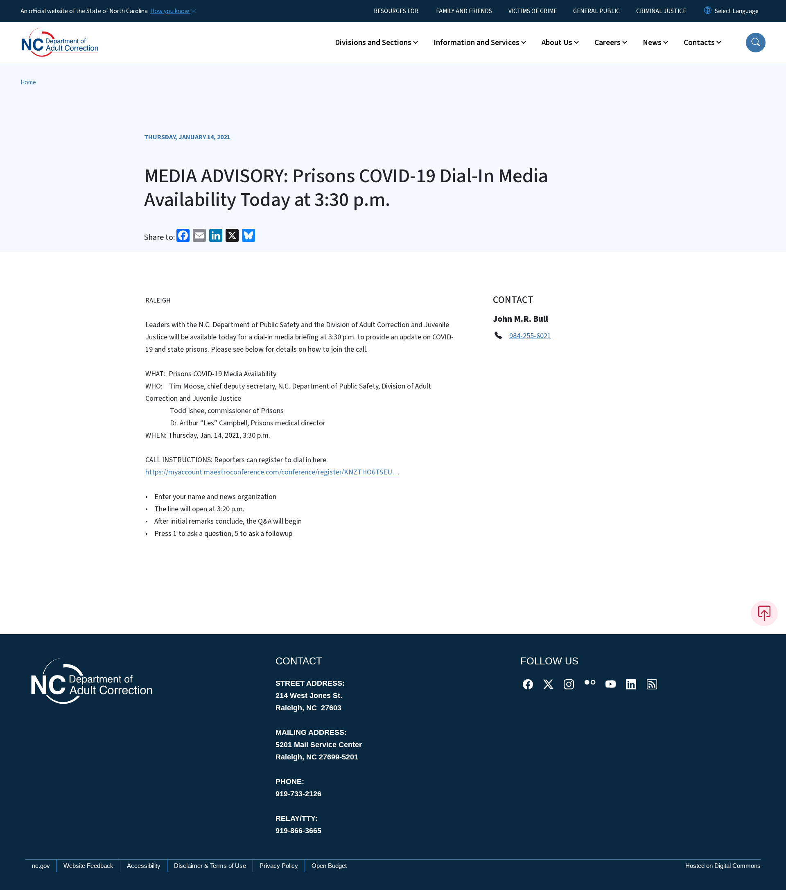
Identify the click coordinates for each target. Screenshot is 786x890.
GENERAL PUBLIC (596, 11)
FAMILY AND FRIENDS (464, 11)
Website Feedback (88, 865)
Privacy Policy (279, 865)
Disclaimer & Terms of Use (210, 865)
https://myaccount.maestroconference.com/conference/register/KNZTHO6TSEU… (272, 472)
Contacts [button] (699, 42)
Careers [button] (607, 42)
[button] (756, 42)
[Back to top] (764, 613)
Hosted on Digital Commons (723, 865)
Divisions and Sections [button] (373, 42)
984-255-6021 (530, 336)
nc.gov (41, 865)
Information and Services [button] (476, 42)
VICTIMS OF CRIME (532, 11)
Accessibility (143, 865)
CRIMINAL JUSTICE (661, 11)
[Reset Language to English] (707, 11)
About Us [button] (557, 42)
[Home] (71, 33)
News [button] (652, 42)
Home (28, 82)
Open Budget (329, 865)
